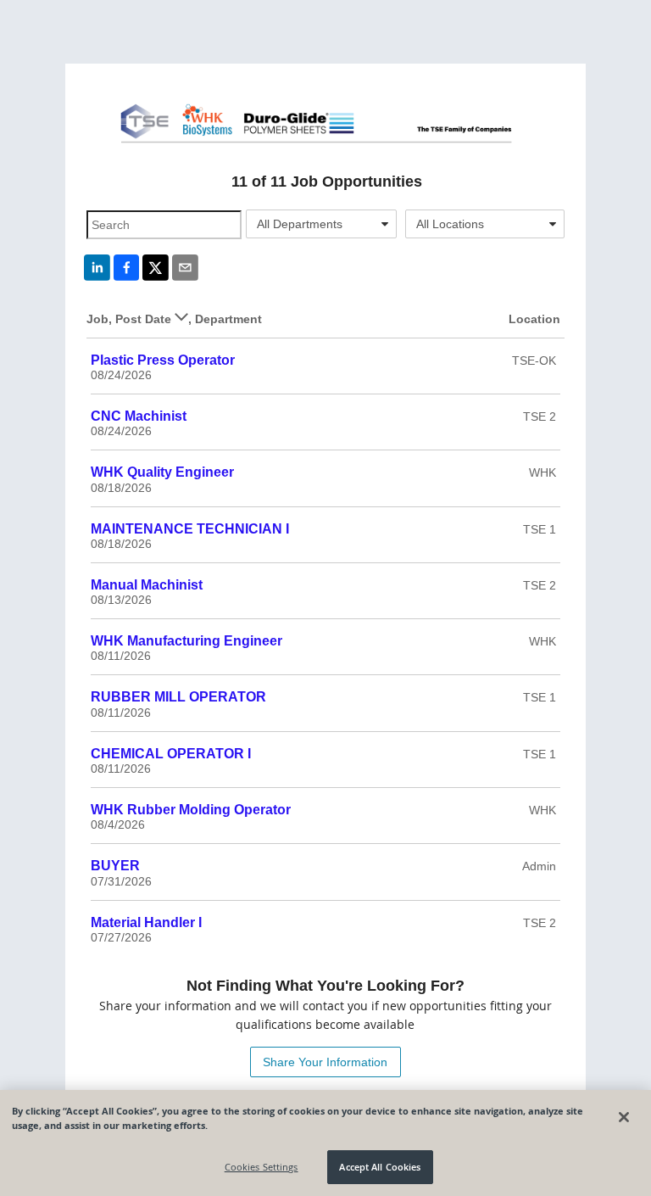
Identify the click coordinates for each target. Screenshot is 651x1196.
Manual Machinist (147, 585)
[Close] (624, 1117)
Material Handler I (146, 922)
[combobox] (321, 224)
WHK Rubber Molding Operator (191, 809)
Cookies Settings (261, 1166)
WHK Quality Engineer (162, 472)
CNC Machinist (138, 416)
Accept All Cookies (379, 1166)
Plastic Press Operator (163, 360)
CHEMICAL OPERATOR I (171, 753)
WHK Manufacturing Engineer (186, 641)
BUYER (115, 865)
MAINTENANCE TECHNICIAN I (190, 529)
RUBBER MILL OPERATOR (178, 697)
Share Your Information (325, 1062)
